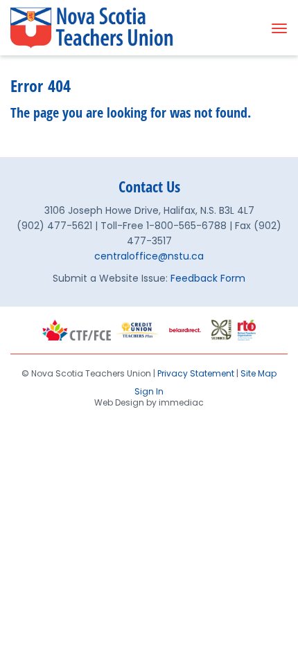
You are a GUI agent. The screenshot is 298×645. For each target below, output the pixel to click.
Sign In (149, 391)
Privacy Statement (195, 373)
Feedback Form (207, 278)
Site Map (258, 373)
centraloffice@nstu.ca (149, 256)
